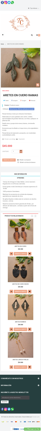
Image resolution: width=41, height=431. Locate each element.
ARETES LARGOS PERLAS (21, 359)
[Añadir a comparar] (11, 253)
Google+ (24, 100)
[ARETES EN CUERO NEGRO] (20, 269)
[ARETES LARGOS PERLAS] (20, 345)
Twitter (7, 100)
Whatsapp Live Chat (33, 429)
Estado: (6, 105)
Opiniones (20, 178)
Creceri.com (36, 417)
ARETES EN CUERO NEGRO (20, 284)
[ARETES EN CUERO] (20, 231)
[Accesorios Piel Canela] (20, 23)
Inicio (2, 44)
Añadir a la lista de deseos (27, 162)
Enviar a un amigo (10, 139)
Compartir (15, 100)
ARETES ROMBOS (20, 322)
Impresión (22, 139)
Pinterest (32, 100)
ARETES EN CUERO (20, 246)
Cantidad (5, 151)
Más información (20, 174)
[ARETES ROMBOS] (20, 307)
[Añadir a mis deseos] (29, 253)
